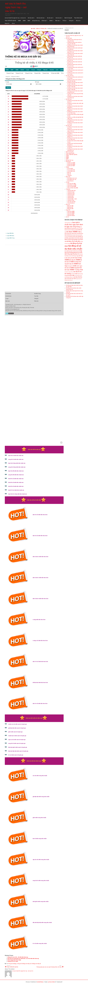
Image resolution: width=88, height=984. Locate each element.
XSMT (29, 20)
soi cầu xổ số (77, 277)
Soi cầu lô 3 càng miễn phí (69, 271)
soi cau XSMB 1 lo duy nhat (74, 270)
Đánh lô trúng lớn (68, 17)
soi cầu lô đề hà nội (77, 275)
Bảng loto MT (70, 207)
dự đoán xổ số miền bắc (73, 241)
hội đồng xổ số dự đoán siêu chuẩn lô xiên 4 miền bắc (75, 88)
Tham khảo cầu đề (78, 17)
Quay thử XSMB (70, 211)
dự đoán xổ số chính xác (75, 238)
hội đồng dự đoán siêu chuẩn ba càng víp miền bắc (74, 43)
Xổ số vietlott (70, 168)
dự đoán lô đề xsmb (76, 235)
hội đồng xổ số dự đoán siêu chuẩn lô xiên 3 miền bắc (75, 86)
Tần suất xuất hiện (71, 201)
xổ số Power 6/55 (71, 171)
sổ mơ (13, 23)
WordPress (40, 982)
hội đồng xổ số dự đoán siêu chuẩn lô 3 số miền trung (75, 112)
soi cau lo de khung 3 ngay (73, 255)
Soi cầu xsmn (59, 17)
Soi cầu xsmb (31, 17)
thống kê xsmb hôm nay (68, 280)
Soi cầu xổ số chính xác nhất (73, 277)
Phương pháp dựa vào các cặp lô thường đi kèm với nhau (49, 966)
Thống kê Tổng (70, 200)
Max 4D (69, 174)
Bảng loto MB (70, 205)
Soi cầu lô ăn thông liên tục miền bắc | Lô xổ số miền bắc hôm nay (23, 958)
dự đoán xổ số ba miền (73, 236)
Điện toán (57, 20)
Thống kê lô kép (70, 194)
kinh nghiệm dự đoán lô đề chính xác (71, 251)
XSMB (19, 20)
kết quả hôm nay (36, 20)
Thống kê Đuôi (70, 197)
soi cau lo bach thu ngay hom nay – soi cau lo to (15, 7)
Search (66, 30)
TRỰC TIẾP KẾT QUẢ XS (10, 20)
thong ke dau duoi (79, 278)
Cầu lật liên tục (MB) (71, 185)
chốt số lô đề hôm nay (68, 222)
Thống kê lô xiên (71, 193)
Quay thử (7, 23)
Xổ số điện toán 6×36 (72, 178)
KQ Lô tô (78, 20)
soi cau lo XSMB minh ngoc (74, 266)
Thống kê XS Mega (12, 963)
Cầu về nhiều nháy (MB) (72, 187)
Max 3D (69, 172)
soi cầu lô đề (70, 275)
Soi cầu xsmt (50, 17)
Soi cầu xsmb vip (40, 17)
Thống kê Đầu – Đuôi (72, 199)
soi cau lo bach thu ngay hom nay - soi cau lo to (18, 59)
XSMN (24, 20)
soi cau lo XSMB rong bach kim (73, 268)
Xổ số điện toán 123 (71, 179)
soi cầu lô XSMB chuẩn (75, 273)
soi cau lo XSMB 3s (75, 260)
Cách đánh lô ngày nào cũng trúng (74, 225)
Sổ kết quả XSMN (71, 164)
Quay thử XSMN (70, 212)
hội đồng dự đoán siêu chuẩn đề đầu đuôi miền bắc (74, 80)
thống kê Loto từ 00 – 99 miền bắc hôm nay (18, 957)
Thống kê (71, 20)
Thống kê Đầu (70, 196)
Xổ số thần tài (70, 181)
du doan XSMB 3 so (73, 231)
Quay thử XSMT (70, 214)
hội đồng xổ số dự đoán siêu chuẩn (73, 247)
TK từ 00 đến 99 (70, 203)
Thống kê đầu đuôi (71, 190)
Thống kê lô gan (70, 192)
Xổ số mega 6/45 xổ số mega (14, 960)
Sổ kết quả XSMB (71, 163)
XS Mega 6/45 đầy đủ (36, 963)
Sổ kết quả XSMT (71, 165)
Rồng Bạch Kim (76, 254)
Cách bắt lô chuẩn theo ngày (72, 223)
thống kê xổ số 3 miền (13, 961)
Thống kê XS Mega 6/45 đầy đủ (24, 963)
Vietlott (51, 20)
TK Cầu (64, 20)
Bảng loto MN (70, 208)
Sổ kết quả (44, 20)
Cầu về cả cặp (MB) (71, 186)
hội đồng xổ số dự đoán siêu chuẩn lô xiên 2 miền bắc (75, 83)
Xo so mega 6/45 (71, 169)
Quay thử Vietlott (71, 215)
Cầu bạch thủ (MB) (71, 183)
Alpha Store (51, 982)
